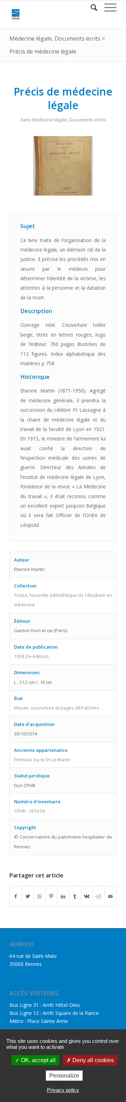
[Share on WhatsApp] (40, 896)
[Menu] (107, 7)
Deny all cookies (92, 1060)
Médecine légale (30, 38)
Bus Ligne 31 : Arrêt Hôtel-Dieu (44, 1005)
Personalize (64, 1076)
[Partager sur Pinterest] (51, 896)
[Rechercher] (90, 7)
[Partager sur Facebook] (16, 896)
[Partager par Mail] (110, 896)
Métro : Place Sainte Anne (38, 1021)
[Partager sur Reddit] (98, 896)
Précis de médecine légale (42, 51)
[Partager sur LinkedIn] (63, 896)
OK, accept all (38, 1060)
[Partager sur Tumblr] (75, 896)
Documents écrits (77, 38)
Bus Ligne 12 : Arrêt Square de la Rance (54, 1013)
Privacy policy (63, 1090)
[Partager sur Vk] (87, 896)
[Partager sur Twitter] (28, 896)
